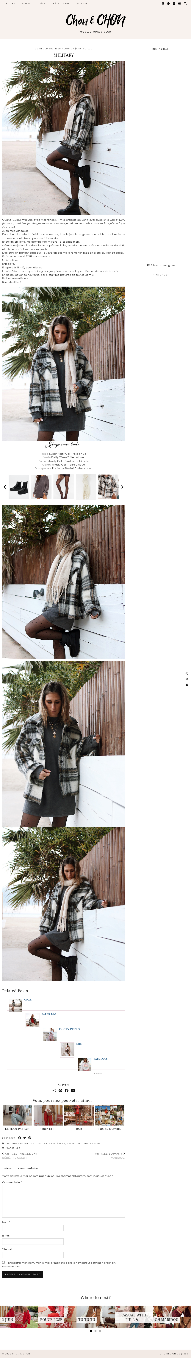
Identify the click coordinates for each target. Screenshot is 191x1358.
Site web (7, 1249)
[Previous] (5, 487)
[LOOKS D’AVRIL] (109, 1115)
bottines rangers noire (24, 1143)
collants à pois (54, 1143)
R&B (79, 1129)
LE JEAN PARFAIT (17, 1129)
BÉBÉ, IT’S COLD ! (20, 1155)
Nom (6, 1222)
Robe (44, 453)
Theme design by (172, 1354)
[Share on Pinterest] (29, 1138)
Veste (47, 457)
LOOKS (10, 3)
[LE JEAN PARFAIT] (17, 1115)
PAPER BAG (49, 1014)
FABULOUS (101, 1059)
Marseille (12, 1148)
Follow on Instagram (162, 265)
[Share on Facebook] (19, 1138)
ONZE (28, 999)
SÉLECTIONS (61, 3)
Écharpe (40, 468)
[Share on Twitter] (24, 1138)
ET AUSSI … (83, 3)
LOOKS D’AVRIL (109, 1129)
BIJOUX (27, 3)
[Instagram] (163, 3)
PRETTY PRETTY (70, 1029)
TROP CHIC (48, 1129)
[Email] (179, 3)
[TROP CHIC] (48, 1115)
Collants (47, 464)
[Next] (122, 487)
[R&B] (79, 1115)
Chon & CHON (95, 21)
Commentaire (12, 1182)
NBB (79, 1044)
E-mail (7, 1235)
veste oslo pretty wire (84, 1143)
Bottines (43, 461)
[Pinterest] (168, 3)
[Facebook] (174, 3)
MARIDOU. (110, 1155)
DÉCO (42, 3)
